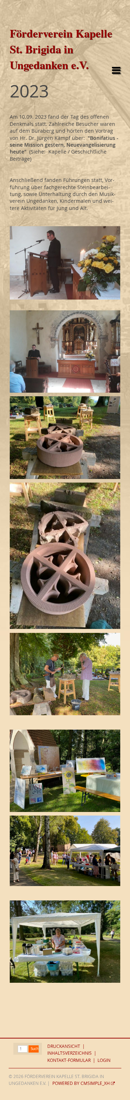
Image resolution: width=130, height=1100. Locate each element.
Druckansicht (63, 1046)
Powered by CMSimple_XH (81, 1083)
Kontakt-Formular (69, 1060)
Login (104, 1060)
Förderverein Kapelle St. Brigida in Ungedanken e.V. (61, 49)
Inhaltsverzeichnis (69, 1053)
